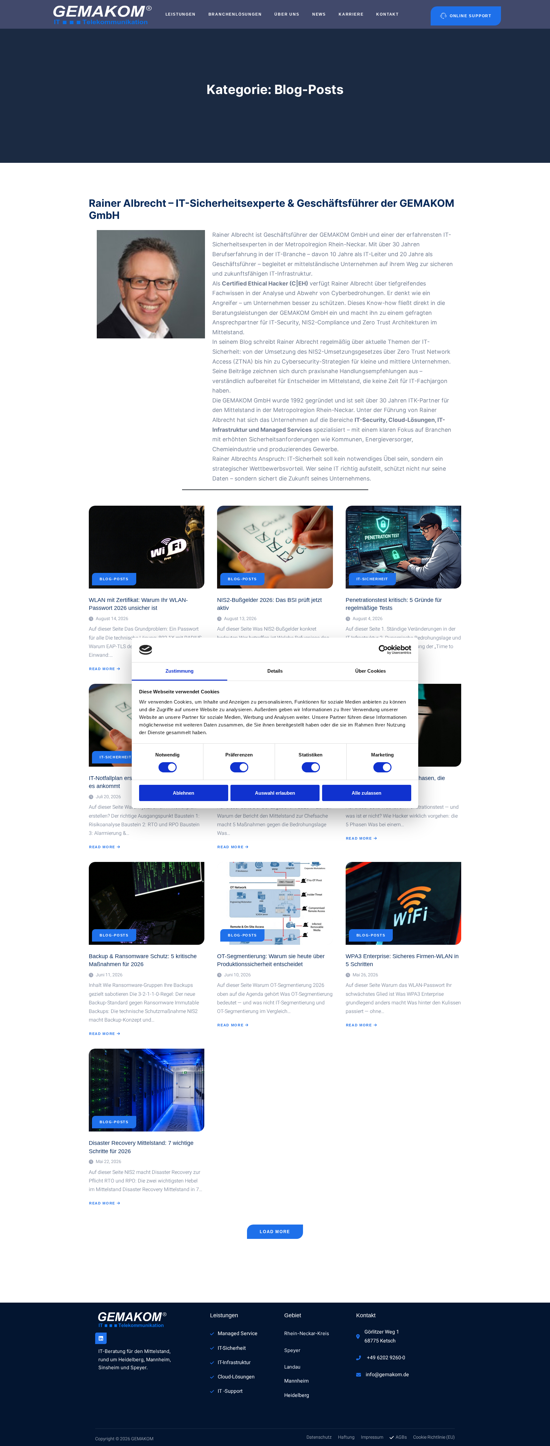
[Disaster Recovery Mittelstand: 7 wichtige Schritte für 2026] (146, 1090)
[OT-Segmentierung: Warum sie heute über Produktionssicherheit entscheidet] (275, 903)
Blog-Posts (114, 579)
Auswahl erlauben (275, 793)
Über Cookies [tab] (370, 671)
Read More (102, 669)
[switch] (239, 767)
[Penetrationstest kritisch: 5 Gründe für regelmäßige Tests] (403, 547)
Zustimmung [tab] (180, 671)
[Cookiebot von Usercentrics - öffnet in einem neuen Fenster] (383, 649)
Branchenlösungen (235, 14)
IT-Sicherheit (372, 579)
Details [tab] (275, 671)
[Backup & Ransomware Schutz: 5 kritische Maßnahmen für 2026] (146, 903)
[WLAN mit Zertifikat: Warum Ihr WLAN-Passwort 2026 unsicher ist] (146, 547)
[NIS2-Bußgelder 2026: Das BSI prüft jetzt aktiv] (275, 547)
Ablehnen (183, 793)
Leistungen (181, 14)
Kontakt (387, 14)
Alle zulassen (366, 793)
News (319, 14)
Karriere (351, 14)
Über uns (286, 14)
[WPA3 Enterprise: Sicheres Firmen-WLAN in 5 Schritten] (403, 903)
